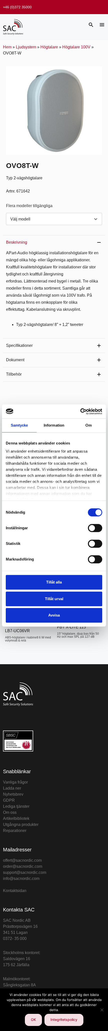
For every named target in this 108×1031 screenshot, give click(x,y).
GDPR (9, 800)
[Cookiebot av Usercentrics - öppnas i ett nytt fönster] (80, 411)
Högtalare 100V (76, 47)
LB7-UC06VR (17, 631)
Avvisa (54, 615)
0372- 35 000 (15, 938)
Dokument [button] (15, 360)
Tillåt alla (54, 582)
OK (33, 1019)
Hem (7, 47)
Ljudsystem (26, 47)
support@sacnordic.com (24, 872)
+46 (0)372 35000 (17, 7)
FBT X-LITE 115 (71, 627)
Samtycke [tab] (19, 425)
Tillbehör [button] (14, 374)
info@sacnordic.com (21, 878)
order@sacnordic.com (22, 866)
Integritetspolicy (63, 1019)
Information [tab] (54, 425)
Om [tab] (88, 425)
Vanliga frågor (15, 782)
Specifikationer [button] (19, 345)
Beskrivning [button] (16, 242)
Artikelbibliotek (16, 818)
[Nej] (101, 1009)
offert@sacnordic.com (22, 860)
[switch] (95, 528)
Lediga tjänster (16, 806)
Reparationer (14, 830)
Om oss (10, 812)
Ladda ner (12, 788)
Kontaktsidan (14, 890)
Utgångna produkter (20, 824)
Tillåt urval (54, 599)
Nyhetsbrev (13, 794)
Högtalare (49, 47)
